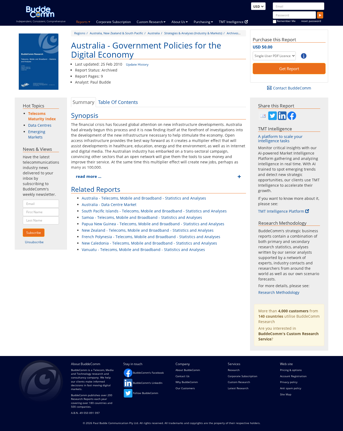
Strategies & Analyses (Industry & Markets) (193, 33)
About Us (178, 22)
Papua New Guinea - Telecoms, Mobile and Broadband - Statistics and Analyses (153, 223)
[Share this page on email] (263, 115)
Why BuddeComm (187, 382)
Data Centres (39, 125)
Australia (154, 33)
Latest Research (238, 388)
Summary (83, 102)
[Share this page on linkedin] (282, 115)
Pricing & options (291, 370)
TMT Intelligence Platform (281, 211)
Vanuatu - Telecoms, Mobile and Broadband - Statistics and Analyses (143, 249)
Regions (79, 33)
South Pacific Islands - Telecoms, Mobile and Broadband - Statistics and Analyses (154, 210)
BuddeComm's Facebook (148, 372)
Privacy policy (288, 382)
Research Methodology (278, 292)
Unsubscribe (34, 242)
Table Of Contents (118, 102)
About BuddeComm (188, 370)
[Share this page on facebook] (292, 115)
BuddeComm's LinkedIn (147, 383)
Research (234, 370)
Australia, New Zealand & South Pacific (116, 33)
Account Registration (293, 376)
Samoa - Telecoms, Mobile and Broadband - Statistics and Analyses (142, 217)
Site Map (285, 394)
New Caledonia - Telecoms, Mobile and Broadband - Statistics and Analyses (149, 243)
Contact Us (182, 376)
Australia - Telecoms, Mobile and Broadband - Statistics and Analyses (144, 198)
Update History (137, 64)
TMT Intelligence (231, 22)
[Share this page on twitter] (272, 115)
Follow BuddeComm (145, 393)
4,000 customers (293, 310)
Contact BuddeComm (292, 88)
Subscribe (33, 232)
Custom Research (150, 22)
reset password (311, 21)
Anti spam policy (290, 388)
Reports (82, 22)
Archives (232, 33)
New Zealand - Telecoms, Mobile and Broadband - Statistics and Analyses (148, 230)
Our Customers (185, 388)
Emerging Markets (36, 134)
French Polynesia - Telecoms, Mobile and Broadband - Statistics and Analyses (151, 236)
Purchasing (202, 22)
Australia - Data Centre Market (109, 204)
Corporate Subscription (113, 22)
